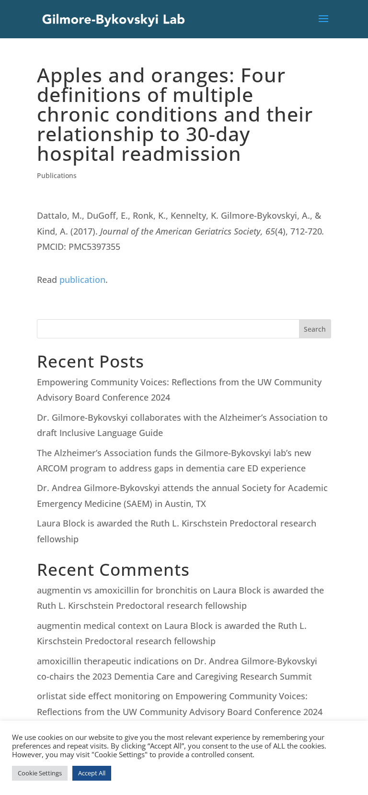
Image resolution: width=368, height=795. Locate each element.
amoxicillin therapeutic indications (108, 661)
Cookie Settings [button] (40, 773)
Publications (57, 175)
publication (82, 279)
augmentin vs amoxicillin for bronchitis (117, 590)
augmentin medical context (93, 625)
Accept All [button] (91, 773)
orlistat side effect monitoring (98, 696)
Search (315, 329)
